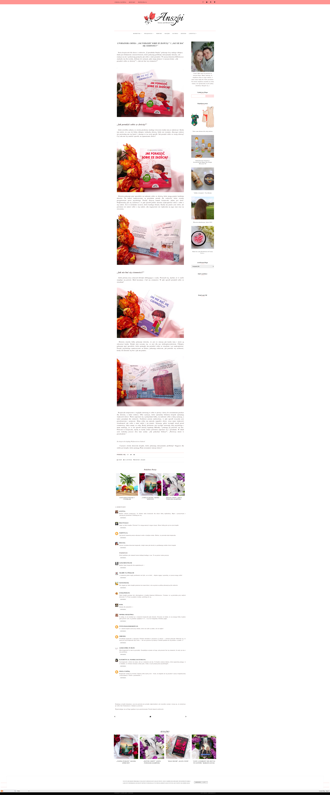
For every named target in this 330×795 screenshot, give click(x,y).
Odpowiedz (123, 517)
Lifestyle (192, 33)
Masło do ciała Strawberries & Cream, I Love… (202, 252)
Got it (205, 782)
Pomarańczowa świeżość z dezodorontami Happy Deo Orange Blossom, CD (202, 162)
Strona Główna (120, 2)
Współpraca (142, 2)
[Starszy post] (185, 716)
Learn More (198, 782)
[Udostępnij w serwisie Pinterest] (134, 455)
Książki (167, 33)
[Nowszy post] (114, 716)
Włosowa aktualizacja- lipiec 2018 (202, 222)
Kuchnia (175, 33)
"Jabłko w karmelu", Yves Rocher (203, 193)
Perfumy (159, 33)
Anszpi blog (124, 793)
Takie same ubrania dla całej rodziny (203, 131)
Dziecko (183, 33)
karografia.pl (212, 793)
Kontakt (132, 2)
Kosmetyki (137, 33)
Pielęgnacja (148, 33)
